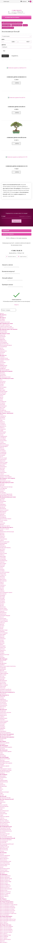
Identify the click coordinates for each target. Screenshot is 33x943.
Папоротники (3, 332)
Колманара (3, 667)
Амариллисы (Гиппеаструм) (7, 531)
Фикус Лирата (3, 922)
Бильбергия (3, 508)
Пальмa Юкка (3, 860)
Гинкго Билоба (3, 805)
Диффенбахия (3, 365)
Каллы (1, 568)
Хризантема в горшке (5, 518)
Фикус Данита (3, 933)
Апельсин (2, 748)
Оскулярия (2, 646)
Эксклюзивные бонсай (7, 27)
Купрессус (2, 784)
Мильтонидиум (4, 685)
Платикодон (3, 618)
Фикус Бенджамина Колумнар (7, 907)
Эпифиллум (3, 711)
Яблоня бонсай (4, 848)
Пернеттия (3, 647)
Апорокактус (3, 714)
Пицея (1, 779)
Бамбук (2, 361)
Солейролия (3, 401)
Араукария (3, 776)
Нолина (2, 854)
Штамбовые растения (5, 770)
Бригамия (2, 468)
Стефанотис (3, 575)
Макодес (2, 679)
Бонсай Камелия (4, 806)
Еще (4, 50)
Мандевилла (3, 612)
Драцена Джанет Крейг (6, 878)
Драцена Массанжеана (6, 889)
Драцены (2, 873)
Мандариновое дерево (6, 747)
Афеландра (3, 556)
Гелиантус (2, 602)
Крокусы (2, 533)
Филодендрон (3, 330)
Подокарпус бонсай (5, 828)
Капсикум (2, 565)
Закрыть (16, 304)
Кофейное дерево (4, 766)
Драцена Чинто (4, 894)
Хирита (2, 582)
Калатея (2, 349)
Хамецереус (3, 731)
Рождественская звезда (6, 487)
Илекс (1, 400)
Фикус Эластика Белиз (5, 928)
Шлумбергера (3, 560)
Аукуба (2, 388)
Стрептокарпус (4, 621)
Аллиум (2, 640)
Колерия (2, 586)
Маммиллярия (3, 718)
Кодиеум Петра (4, 358)
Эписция (2, 469)
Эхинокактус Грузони (5, 712)
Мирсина (2, 941)
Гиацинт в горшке (4, 528)
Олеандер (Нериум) (5, 615)
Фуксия (2, 588)
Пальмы (2, 851)
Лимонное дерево (4, 742)
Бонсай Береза (4, 841)
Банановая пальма (5, 868)
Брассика (2, 465)
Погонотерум (3, 458)
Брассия (2, 670)
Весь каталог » (3, 942)
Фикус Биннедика (4, 915)
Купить (17, 83)
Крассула (2, 372)
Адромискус (3, 699)
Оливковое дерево (5, 771)
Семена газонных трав (6, 326)
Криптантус (3, 706)
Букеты (2, 313)
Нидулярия (3, 504)
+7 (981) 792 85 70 (16, 10)
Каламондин (3, 738)
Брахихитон (3, 426)
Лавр (1, 793)
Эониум (2, 698)
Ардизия (2, 637)
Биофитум (2, 382)
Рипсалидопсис (4, 620)
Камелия (2, 562)
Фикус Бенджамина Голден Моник (8, 904)
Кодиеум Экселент (5, 359)
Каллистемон (3, 608)
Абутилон (2, 576)
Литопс (2, 729)
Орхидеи (2, 657)
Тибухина (2, 622)
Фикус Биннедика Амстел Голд (7, 919)
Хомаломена (3, 466)
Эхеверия (2, 727)
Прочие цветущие (4, 542)
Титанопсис (3, 702)
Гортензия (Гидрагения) (6, 494)
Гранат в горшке (4, 510)
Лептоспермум (4, 609)
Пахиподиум (3, 722)
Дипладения (3, 511)
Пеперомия (3, 559)
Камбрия (2, 664)
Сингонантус (3, 459)
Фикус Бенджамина (5, 900)
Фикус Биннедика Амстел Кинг (7, 920)
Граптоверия (3, 703)
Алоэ (1, 380)
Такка (1, 521)
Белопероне (3, 594)
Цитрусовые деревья (5, 735)
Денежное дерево (4, 369)
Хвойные (2, 773)
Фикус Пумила (3, 938)
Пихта (1, 789)
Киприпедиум (3, 543)
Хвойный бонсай (4, 825)
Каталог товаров (6, 25)
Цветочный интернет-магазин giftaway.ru (12, 22)
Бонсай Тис (3, 832)
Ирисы (1, 530)
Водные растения (4, 654)
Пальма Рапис (3, 865)
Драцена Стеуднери (5, 893)
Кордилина (3, 429)
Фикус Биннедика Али (5, 917)
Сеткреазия (3, 393)
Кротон (2, 354)
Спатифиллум (3, 488)
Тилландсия (3, 501)
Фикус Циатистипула (5, 939)
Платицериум (3, 342)
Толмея (2, 442)
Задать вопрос (23, 256)
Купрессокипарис (4, 792)
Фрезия (2, 624)
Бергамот (2, 760)
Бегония (2, 485)
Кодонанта (3, 585)
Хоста (1, 456)
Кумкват (2, 754)
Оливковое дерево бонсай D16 (16, 106)
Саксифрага (3, 437)
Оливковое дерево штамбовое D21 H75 (16, 166)
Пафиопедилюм (4, 673)
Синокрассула (3, 705)
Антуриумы (3, 492)
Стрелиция (3, 557)
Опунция (2, 719)
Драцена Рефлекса (5, 884)
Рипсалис (2, 724)
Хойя (1, 420)
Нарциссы (2, 536)
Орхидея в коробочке (5, 689)
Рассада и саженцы (5, 325)
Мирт (1, 767)
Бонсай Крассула (4, 810)
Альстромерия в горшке (6, 592)
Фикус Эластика (4, 923)
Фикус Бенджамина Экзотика (7, 910)
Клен (1, 809)
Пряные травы (4, 462)
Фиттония (2, 407)
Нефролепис (3, 341)
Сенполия (2, 523)
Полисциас (2, 374)
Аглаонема (3, 362)
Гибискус (2, 555)
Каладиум (2, 455)
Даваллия (2, 339)
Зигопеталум (3, 672)
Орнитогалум (3, 553)
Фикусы (2, 897)
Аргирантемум (3, 630)
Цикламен (2, 549)
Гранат (2, 656)
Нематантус (3, 614)
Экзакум (2, 625)
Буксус (1, 397)
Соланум (2, 570)
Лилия (1, 628)
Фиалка (2, 524)
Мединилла (3, 515)
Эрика (1, 644)
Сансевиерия (3, 346)
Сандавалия (3, 452)
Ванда (1, 662)
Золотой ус (3, 381)
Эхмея (1, 502)
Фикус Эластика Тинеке (6, 932)
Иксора (2, 605)
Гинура (2, 384)
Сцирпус (2, 716)
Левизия (2, 566)
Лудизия (2, 611)
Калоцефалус (3, 463)
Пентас (2, 617)
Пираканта (3, 650)
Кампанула (3, 513)
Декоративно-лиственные (7, 328)
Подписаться (16, 221)
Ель (1, 787)
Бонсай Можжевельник (6, 831)
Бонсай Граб (3, 842)
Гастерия (2, 471)
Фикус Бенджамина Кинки (6, 903)
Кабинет (24, 1)
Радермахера (3, 436)
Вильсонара (3, 675)
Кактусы (2, 708)
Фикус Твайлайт (4, 936)
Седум (1, 430)
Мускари (2, 534)
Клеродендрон (4, 446)
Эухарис (2, 641)
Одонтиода (3, 686)
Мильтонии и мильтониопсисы (8, 666)
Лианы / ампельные (5, 411)
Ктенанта (2, 423)
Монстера (2, 419)
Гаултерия (2, 394)
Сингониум (3, 439)
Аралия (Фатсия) (4, 343)
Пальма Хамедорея (5, 855)
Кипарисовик (3, 786)
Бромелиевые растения (6, 495)
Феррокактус (3, 715)
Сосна (1, 783)
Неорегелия (3, 505)
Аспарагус (2, 403)
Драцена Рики (3, 890)
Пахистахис (3, 573)
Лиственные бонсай (5, 797)
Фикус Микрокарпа (5, 822)
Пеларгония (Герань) (5, 547)
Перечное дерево (4, 816)
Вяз (1, 803)
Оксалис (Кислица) (4, 572)
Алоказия (2, 404)
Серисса (2, 818)
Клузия (2, 385)
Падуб (1, 815)
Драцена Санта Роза (5, 891)
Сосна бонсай (3, 835)
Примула (2, 550)
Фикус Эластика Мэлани (6, 929)
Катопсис (2, 648)
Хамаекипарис (4, 780)
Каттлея (2, 676)
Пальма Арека (3, 857)
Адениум (2, 484)
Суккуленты (3, 693)
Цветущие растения (5, 481)
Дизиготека (3, 375)
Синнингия (2, 638)
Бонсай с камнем (4, 821)
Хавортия (2, 696)
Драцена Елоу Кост (5, 887)
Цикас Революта (4, 858)
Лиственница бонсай (5, 829)
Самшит (2, 474)
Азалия (2, 491)
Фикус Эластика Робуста (6, 930)
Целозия (2, 635)
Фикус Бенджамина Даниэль (7, 906)
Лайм (1, 753)
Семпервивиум (4, 701)
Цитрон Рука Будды (5, 758)
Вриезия (2, 500)
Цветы (1, 316)
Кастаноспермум (4, 445)
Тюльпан (2, 537)
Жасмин (2, 604)
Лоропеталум (3, 813)
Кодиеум (2, 356)
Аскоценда (3, 682)
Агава (1, 398)
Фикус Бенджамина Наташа (7, 909)
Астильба (2, 578)
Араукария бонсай (4, 834)
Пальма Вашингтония (5, 861)
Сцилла (2, 540)
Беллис (2, 627)
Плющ (1, 414)
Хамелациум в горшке (5, 769)
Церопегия (3, 443)
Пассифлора (3, 517)
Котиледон (3, 450)
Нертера (2, 552)
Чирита (2, 589)
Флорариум (3, 479)
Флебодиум (3, 432)
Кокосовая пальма (5, 862)
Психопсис (2, 688)
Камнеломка (3, 472)
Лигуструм (2, 812)
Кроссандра (3, 563)
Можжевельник (4, 782)
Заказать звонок (12, 256)
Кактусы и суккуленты (5, 690)
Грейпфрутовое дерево (6, 763)
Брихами (2, 643)
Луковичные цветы (5, 526)
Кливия (2, 583)
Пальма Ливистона (5, 864)
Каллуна (2, 569)
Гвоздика (2, 601)
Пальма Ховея (3, 870)
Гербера (2, 591)
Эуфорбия (2, 728)
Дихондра (2, 390)
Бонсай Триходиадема (6, 839)
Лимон (1, 740)
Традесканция (3, 391)
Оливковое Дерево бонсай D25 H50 (16, 137)
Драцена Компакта (5, 880)
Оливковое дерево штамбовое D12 (16, 77)
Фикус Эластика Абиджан (6, 926)
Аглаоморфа (3, 453)
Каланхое (2, 489)
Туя (1, 790)
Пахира (2, 764)
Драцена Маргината (5, 875)
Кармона (2, 808)
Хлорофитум (3, 367)
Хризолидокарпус (4, 871)
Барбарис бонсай (4, 847)
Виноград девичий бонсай (7, 844)
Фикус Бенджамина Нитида (7, 912)
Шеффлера (3, 368)
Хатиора (2, 725)
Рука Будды (3, 755)
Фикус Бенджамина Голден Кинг (8, 913)
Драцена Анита (4, 883)
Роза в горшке (3, 520)
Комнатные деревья (17, 25)
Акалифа (2, 598)
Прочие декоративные (6, 345)
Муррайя (2, 544)
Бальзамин (3, 634)
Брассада (2, 596)
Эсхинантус (3, 546)
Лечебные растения (5, 377)
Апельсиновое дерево (6, 751)
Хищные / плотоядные (5, 476)
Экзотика (2, 320)
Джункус (2, 364)
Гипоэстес (2, 433)
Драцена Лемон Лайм (5, 881)
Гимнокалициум (4, 721)
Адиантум (2, 335)
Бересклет (2, 461)
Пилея (1, 395)
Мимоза (2, 448)
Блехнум (2, 338)
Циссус (1, 348)
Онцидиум (2, 677)
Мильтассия (3, 683)
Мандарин (2, 744)
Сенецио (2, 449)
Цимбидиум (3, 669)
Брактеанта (3, 579)
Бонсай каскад (3, 823)
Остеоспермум (4, 633)
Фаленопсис (3, 660)
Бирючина (2, 802)
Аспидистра (3, 410)
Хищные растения (4, 475)
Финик (1, 867)
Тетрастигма (3, 440)
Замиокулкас (3, 351)
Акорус (2, 435)
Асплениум (3, 336)
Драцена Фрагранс (5, 877)
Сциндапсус (3, 416)
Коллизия (2, 352)
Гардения (2, 599)
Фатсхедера (3, 387)
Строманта (3, 424)
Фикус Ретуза (3, 819)
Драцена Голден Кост (5, 886)
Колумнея (2, 417)
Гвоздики (2, 319)
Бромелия (2, 507)
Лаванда (2, 631)
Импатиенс (3, 607)
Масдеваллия (3, 680)
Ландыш (2, 653)
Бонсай (25, 25)
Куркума (2, 514)
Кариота (2, 427)
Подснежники (3, 539)
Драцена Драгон (4, 896)
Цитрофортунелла (4, 761)
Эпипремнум (3, 406)
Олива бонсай (3, 845)
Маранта (2, 422)
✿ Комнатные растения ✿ (12, 17)
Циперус (2, 408)
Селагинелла (3, 777)
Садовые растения (5, 322)
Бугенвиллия (3, 581)
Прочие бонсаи (4, 849)
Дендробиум (3, 663)
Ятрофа (2, 651)
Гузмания (2, 498)
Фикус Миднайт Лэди (5, 935)
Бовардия (2, 595)
